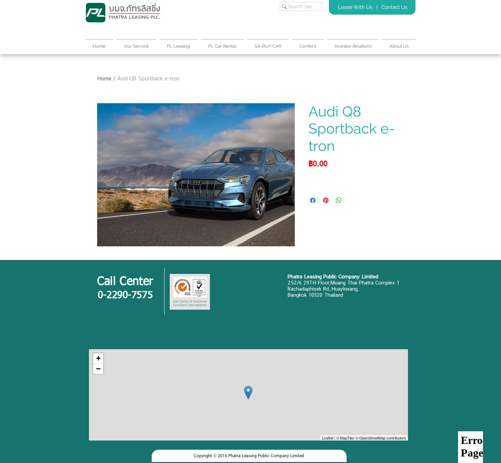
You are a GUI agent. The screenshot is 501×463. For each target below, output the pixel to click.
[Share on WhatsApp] (339, 200)
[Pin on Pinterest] (326, 200)
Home (104, 78)
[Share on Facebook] (313, 200)
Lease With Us (356, 7)
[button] (399, 43)
